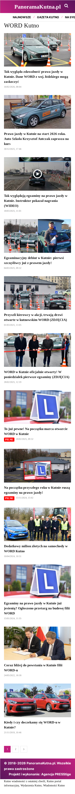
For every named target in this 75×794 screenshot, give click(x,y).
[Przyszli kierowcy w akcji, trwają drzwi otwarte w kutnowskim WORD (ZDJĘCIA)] (37, 293)
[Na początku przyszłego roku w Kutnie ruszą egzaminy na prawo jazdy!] (37, 465)
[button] (66, 5)
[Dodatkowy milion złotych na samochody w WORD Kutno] (37, 524)
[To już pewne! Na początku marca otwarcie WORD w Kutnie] (37, 407)
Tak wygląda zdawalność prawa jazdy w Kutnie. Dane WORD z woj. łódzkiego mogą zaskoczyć (36, 77)
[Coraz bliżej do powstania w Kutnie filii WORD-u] (37, 643)
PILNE (9, 439)
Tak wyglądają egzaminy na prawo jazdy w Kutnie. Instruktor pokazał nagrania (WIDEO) (35, 201)
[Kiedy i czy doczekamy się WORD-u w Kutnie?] (37, 700)
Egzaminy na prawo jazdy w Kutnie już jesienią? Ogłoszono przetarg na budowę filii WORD (37, 608)
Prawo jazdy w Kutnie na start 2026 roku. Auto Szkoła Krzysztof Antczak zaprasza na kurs (36, 139)
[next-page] (23, 749)
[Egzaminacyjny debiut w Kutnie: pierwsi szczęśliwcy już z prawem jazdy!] (37, 236)
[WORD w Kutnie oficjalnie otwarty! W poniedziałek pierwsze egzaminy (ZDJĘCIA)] (37, 350)
